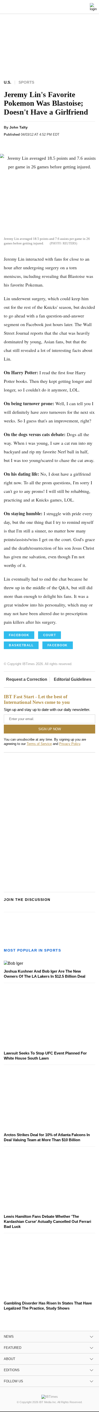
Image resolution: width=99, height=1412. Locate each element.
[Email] (57, 143)
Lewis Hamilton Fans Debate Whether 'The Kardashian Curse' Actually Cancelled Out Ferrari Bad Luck (47, 1221)
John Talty (18, 127)
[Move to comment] (67, 143)
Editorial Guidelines (72, 679)
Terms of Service (39, 744)
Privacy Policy (69, 744)
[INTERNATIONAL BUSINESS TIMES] (50, 7)
